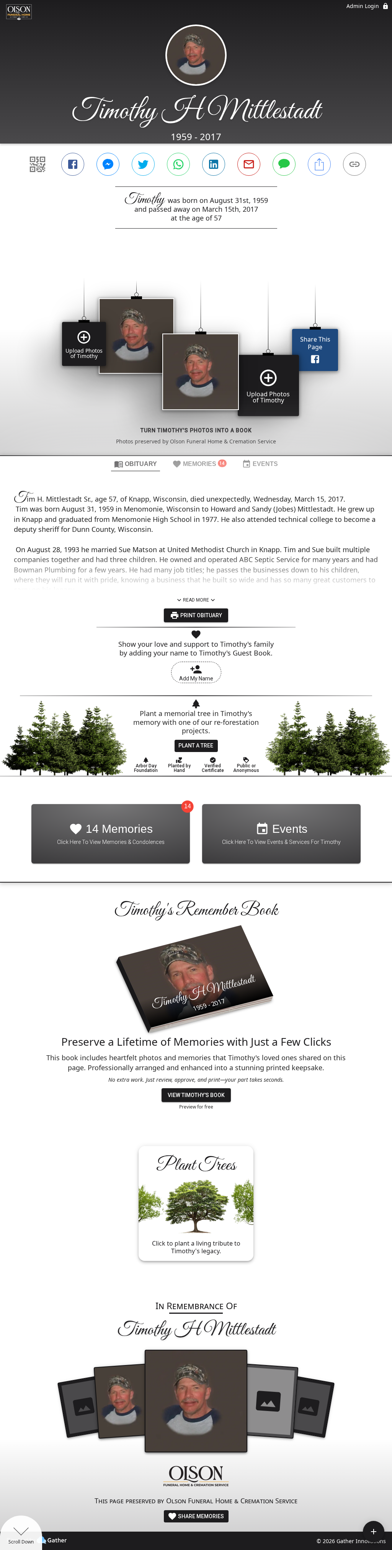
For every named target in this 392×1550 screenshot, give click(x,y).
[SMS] (284, 164)
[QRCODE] (37, 164)
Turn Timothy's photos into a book (196, 430)
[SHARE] (319, 164)
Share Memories (200, 1516)
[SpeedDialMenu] (373, 1531)
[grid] (196, 355)
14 (187, 806)
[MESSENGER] (107, 164)
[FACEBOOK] (72, 164)
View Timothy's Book (196, 1095)
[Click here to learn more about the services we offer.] (196, 1477)
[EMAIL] (248, 164)
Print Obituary (200, 615)
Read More (196, 600)
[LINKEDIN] (213, 164)
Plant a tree (195, 745)
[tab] (135, 463)
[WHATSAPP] (178, 164)
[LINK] (354, 164)
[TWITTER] (143, 164)
